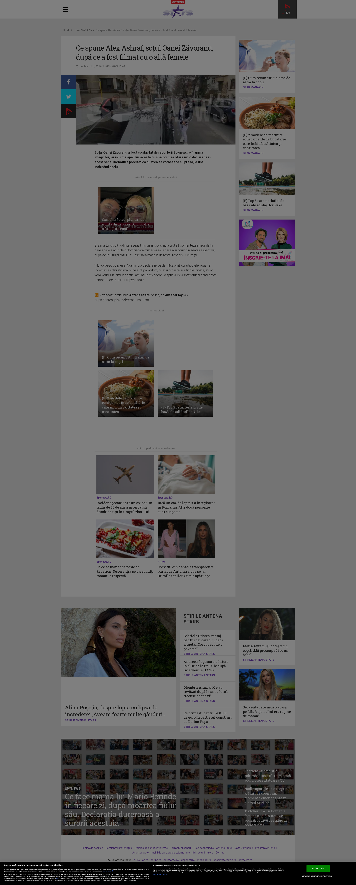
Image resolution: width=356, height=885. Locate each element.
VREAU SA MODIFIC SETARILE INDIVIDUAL (317, 876)
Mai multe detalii (108, 871)
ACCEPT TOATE (318, 868)
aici (57, 878)
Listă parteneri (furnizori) (161, 874)
